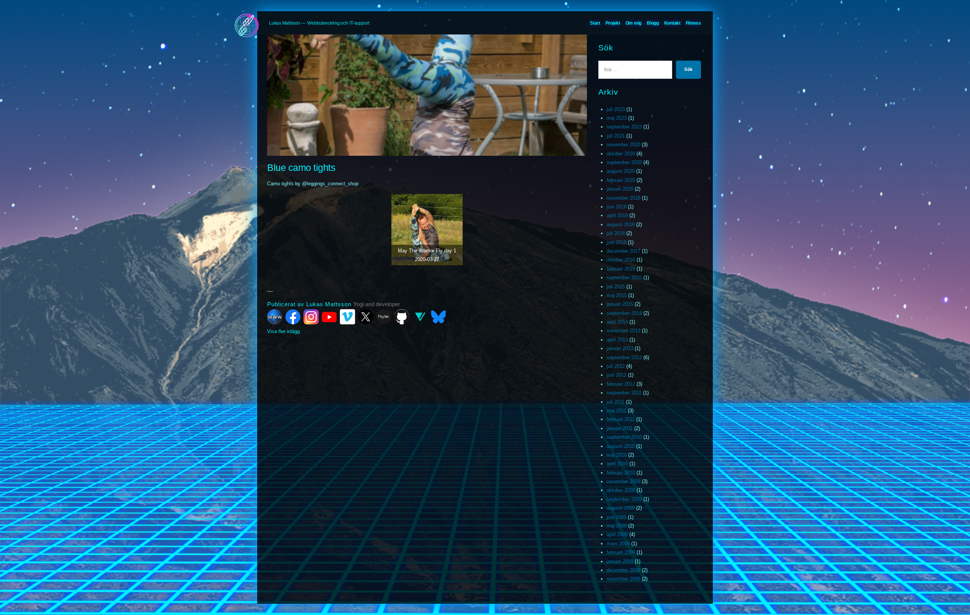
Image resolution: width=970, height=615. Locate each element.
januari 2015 (620, 304)
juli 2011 (615, 402)
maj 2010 (617, 455)
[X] (365, 316)
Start (595, 23)
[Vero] (420, 316)
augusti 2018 (621, 224)
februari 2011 (621, 419)
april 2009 (617, 534)
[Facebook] (292, 316)
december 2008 (623, 570)
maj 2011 (616, 410)
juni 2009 (616, 517)
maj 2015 (617, 295)
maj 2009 (617, 526)
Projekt (612, 23)
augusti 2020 (621, 171)
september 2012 (624, 357)
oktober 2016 (621, 260)
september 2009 (624, 499)
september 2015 (624, 277)
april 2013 (617, 340)
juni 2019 (616, 207)
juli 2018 (616, 233)
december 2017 (623, 251)
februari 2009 (621, 552)
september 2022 (624, 127)
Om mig (634, 23)
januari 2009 (620, 561)
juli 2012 (616, 366)
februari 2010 (621, 473)
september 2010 (624, 437)
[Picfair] (383, 316)
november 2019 (623, 198)
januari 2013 (620, 348)
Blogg (653, 23)
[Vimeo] (347, 316)
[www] (274, 316)
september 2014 (624, 313)
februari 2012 (621, 384)
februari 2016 (621, 269)
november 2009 (623, 481)
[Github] (402, 316)
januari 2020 (620, 189)
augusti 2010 (621, 446)
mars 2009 (618, 543)
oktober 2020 (621, 153)
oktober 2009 (621, 490)
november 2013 (623, 330)
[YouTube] (329, 316)
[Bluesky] (438, 316)
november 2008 (623, 579)
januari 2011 (620, 428)
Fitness (693, 23)
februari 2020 (621, 180)
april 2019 (617, 215)
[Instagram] (311, 316)
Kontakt (672, 23)
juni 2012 (616, 375)
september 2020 (624, 162)
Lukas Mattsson (284, 23)
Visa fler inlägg (283, 331)
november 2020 (623, 144)
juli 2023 (616, 109)
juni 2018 (616, 242)
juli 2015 (616, 287)
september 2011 (624, 393)
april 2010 (617, 463)
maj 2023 (617, 118)
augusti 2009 (621, 508)
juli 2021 (616, 136)
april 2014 (617, 322)
